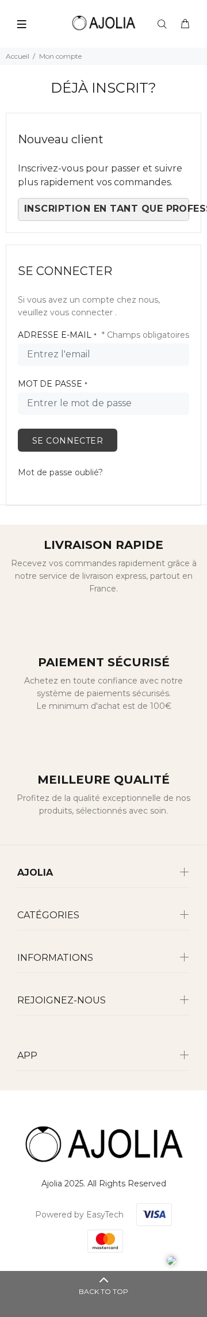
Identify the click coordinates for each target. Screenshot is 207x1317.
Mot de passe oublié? (60, 472)
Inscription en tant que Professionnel (106, 208)
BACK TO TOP (103, 1291)
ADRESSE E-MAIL (57, 335)
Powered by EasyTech (79, 1214)
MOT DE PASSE (52, 384)
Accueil (17, 56)
